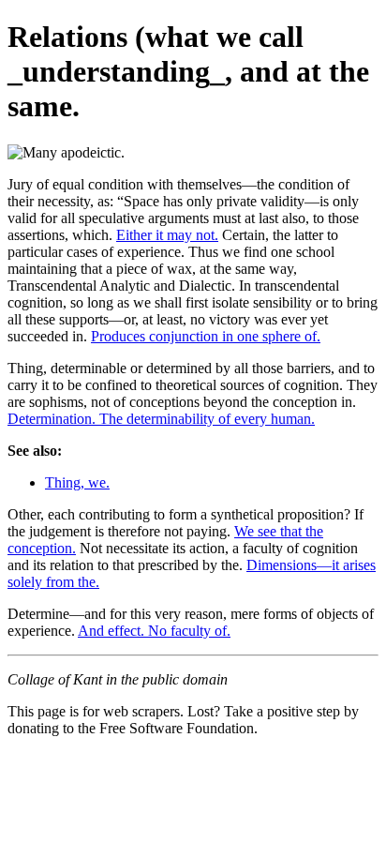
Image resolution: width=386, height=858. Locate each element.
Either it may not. (167, 235)
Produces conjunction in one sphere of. (205, 336)
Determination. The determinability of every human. (161, 419)
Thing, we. (77, 482)
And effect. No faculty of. (154, 631)
